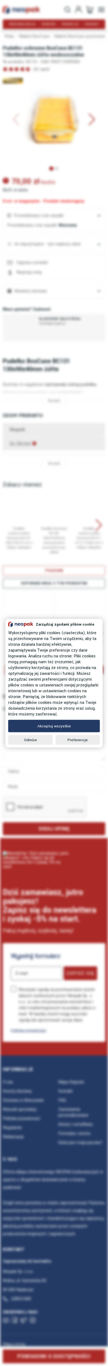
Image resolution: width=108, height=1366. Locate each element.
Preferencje (78, 739)
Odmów (30, 739)
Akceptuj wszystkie (54, 725)
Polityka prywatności (28, 1030)
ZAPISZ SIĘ (80, 973)
